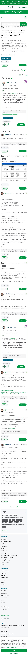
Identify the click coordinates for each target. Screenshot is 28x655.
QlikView (3, 548)
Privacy (3, 600)
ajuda (13, 520)
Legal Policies (4, 631)
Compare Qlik (4, 577)
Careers (3, 602)
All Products (4, 539)
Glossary (3, 580)
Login (19, 1)
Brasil (2, 17)
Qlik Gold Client (5, 562)
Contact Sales (4, 609)
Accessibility (4, 597)
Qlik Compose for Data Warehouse (10, 555)
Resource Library (5, 571)
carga (4, 526)
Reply (22, 65)
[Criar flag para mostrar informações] (22, 70)
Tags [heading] (4, 512)
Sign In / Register (23, 7)
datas (9, 524)
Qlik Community (5, 615)
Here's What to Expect (16, 13)
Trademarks (4, 636)
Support (3, 584)
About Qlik (3, 591)
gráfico (11, 522)
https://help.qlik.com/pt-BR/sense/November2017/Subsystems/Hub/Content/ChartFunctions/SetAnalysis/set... (14, 392)
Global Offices (4, 606)
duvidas (4, 524)
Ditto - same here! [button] (6, 58)
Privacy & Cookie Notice (7, 634)
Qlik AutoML (4, 546)
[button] (26, 27)
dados (17, 524)
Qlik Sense (3, 544)
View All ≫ (4, 530)
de (21, 520)
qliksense (16, 522)
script (21, 517)
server (22, 524)
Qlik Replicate (4, 550)
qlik (21, 522)
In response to (10, 88)
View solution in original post (10, 114)
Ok (14, 650)
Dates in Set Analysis (18, 418)
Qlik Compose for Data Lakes (8, 553)
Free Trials (3, 575)
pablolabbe (13, 93)
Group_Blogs (16, 517)
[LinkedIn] (5, 618)
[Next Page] (26, 75)
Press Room (4, 593)
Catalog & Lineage (5, 560)
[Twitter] (2, 618)
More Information (14, 653)
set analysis (5, 522)
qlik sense (5, 520)
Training (3, 582)
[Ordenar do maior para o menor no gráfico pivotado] (25, 70)
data (10, 520)
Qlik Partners (4, 573)
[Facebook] (8, 618)
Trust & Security (5, 595)
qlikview (15, 515)
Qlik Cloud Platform (6, 541)
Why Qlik (3, 564)
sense (13, 524)
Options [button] (25, 17)
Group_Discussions (9, 55)
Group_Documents (7, 517)
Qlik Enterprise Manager (7, 557)
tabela (17, 520)
